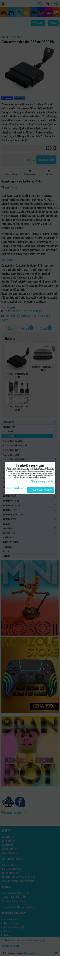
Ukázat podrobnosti (15, 488)
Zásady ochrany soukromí (42, 481)
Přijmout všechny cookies (40, 490)
